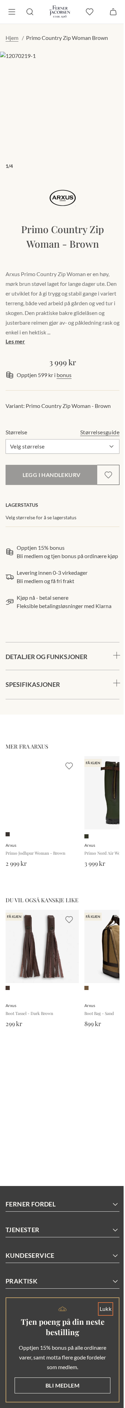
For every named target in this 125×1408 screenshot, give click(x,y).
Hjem (12, 37)
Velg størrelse (27, 446)
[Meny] (12, 11)
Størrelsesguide (99, 432)
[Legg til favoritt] (108, 475)
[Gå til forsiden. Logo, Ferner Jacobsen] (60, 12)
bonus (64, 375)
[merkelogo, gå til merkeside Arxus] (62, 198)
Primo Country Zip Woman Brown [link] (67, 37)
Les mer (15, 341)
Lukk (100, 1308)
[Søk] (30, 11)
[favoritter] (89, 11)
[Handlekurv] (113, 11)
